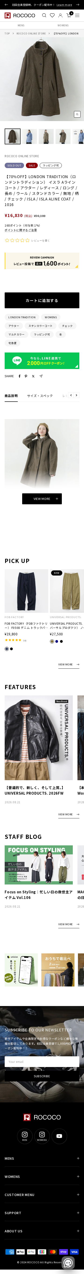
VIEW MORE (65, 664)
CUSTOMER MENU (20, 1194)
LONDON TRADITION (21, 317)
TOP (7, 33)
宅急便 (12, 343)
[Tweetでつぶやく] (33, 376)
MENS (21, 25)
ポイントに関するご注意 (21, 230)
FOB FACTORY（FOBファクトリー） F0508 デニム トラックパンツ (26, 625)
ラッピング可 (51, 165)
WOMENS (63, 25)
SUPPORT (13, 1212)
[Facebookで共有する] (20, 376)
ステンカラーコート (40, 326)
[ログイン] (60, 15)
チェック (67, 326)
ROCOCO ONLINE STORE (31, 33)
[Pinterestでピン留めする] (26, 376)
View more (42, 498)
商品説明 (11, 395)
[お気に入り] (52, 15)
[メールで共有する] (40, 376)
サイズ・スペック (40, 395)
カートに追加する (42, 300)
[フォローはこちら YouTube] (59, 1136)
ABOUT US (14, 1231)
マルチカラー (16, 334)
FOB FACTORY (14, 617)
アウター (13, 326)
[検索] (44, 15)
